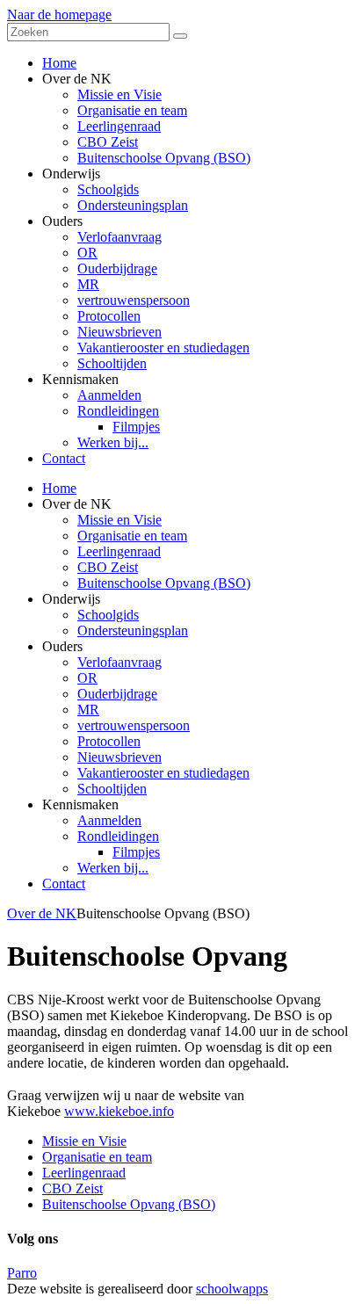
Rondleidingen (118, 836)
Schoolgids (108, 614)
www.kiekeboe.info (119, 1111)
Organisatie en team (132, 535)
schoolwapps (232, 1288)
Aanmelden (109, 820)
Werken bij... (112, 867)
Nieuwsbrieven (119, 757)
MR (88, 709)
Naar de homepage (59, 14)
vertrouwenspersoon (133, 725)
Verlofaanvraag (119, 662)
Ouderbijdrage (117, 693)
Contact (63, 883)
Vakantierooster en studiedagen (163, 772)
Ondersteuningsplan (132, 630)
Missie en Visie (119, 519)
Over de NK (41, 913)
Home (59, 488)
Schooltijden (112, 788)
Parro (22, 1272)
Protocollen (109, 741)
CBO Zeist (107, 567)
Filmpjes (136, 851)
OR (87, 677)
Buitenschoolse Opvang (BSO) (163, 583)
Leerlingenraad (119, 551)
